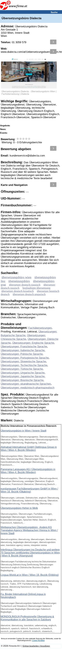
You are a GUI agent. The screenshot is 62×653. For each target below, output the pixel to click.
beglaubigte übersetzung (36, 287)
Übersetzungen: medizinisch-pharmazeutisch (27, 387)
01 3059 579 (13, 42)
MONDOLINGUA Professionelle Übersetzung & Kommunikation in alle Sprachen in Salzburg (27, 618)
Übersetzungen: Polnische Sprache (22, 353)
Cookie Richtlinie (38, 640)
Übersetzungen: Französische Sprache (24, 346)
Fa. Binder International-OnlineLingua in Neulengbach (23, 596)
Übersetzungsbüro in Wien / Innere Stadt (23, 430)
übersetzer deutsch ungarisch (29, 294)
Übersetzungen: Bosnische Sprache (22, 380)
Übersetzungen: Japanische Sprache (23, 376)
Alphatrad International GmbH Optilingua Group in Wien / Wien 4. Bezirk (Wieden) (29, 448)
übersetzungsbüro (19, 281)
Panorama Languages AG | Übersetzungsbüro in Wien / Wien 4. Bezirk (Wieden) (28, 471)
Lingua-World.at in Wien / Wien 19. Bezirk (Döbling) (30, 575)
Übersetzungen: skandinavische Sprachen (26, 383)
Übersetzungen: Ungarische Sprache (23, 372)
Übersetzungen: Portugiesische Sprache (25, 357)
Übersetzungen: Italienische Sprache (23, 350)
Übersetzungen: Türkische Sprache (22, 368)
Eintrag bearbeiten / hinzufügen (36, 646)
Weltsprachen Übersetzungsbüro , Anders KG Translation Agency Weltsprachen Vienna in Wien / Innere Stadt (29, 530)
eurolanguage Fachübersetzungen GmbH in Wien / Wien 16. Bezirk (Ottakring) (29, 490)
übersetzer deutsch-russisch (24, 284)
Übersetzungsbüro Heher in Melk (19, 508)
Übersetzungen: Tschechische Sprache (24, 365)
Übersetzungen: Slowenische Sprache (23, 361)
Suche (54, 12)
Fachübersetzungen (40, 327)
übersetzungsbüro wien (16, 277)
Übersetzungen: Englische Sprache (33, 342)
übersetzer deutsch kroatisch (17, 291)
